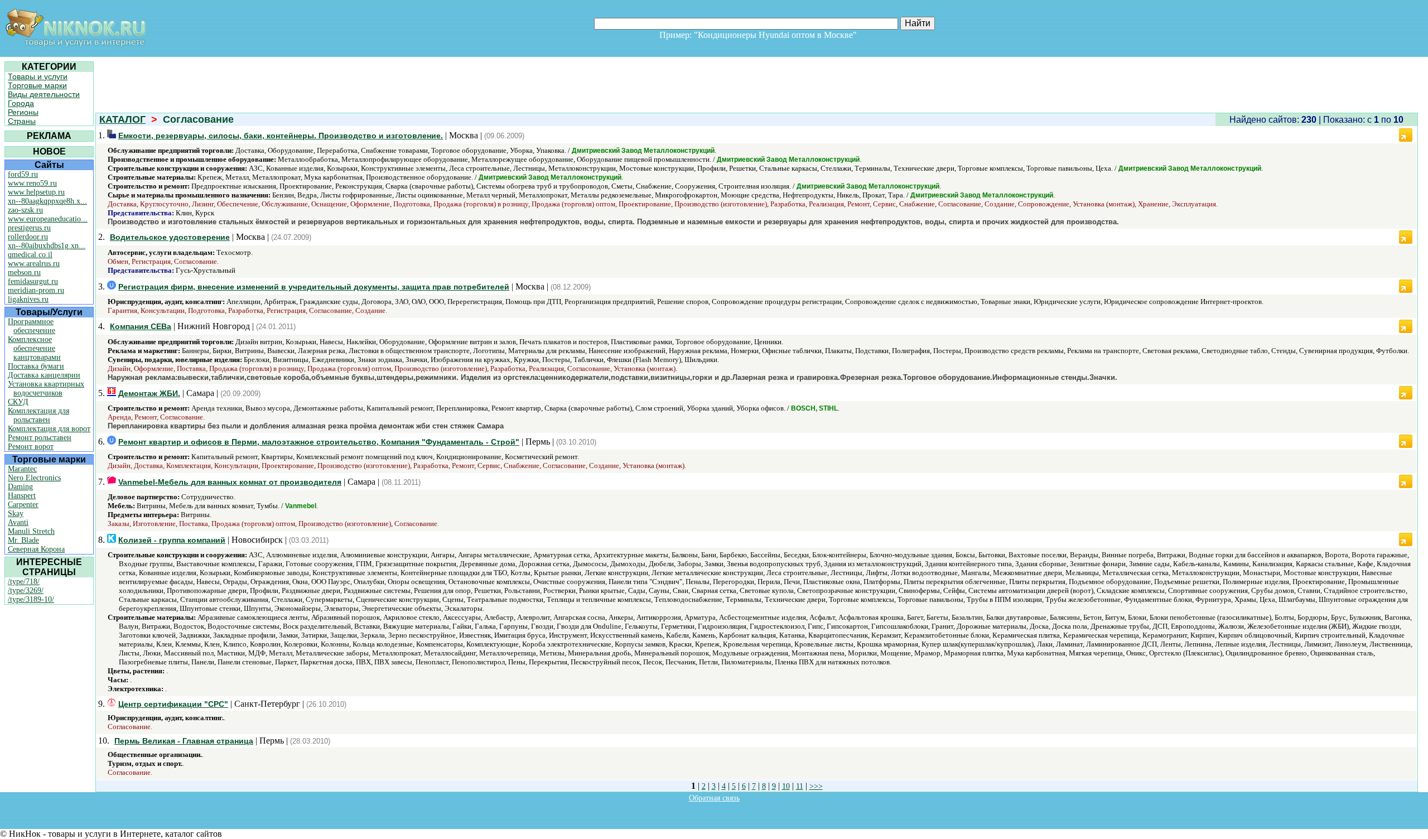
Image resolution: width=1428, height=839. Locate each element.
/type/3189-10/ (31, 599)
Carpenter (23, 504)
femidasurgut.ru (33, 281)
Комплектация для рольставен (38, 415)
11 (799, 786)
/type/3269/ (26, 590)
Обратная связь (714, 798)
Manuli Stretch (31, 531)
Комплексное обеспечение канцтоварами (34, 348)
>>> (816, 786)
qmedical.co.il (30, 254)
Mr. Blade (23, 540)
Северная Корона (36, 549)
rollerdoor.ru (28, 237)
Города (21, 103)
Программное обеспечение (31, 326)
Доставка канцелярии (44, 375)
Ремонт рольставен (39, 437)
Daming (20, 487)
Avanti (18, 522)
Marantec (22, 469)
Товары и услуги (37, 76)
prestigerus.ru (29, 228)
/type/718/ (24, 581)
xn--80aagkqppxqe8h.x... (47, 201)
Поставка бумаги (36, 366)
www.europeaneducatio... (48, 219)
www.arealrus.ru (34, 263)
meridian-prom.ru (36, 290)
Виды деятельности (44, 94)
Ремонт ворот (31, 446)
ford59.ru (23, 174)
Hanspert (22, 495)
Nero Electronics (34, 478)
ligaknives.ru (28, 299)
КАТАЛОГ (122, 119)
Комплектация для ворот (49, 429)
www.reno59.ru (32, 183)
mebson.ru (24, 272)
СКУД (18, 402)
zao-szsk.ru (25, 210)
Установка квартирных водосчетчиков (46, 388)
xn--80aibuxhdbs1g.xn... (46, 246)
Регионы (23, 112)
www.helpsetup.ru (36, 192)
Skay (15, 513)
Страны (22, 121)
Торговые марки (37, 85)
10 (786, 786)
